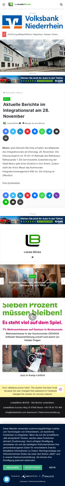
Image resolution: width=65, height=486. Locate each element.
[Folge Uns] (60, 389)
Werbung (32, 73)
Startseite (10, 92)
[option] (32, 281)
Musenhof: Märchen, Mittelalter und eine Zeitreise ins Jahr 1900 (32, 284)
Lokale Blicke (13, 123)
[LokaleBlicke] (20, 4)
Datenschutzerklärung (49, 412)
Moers (19, 92)
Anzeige (32, 13)
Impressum (32, 412)
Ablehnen (13, 467)
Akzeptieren (32, 467)
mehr (52, 467)
